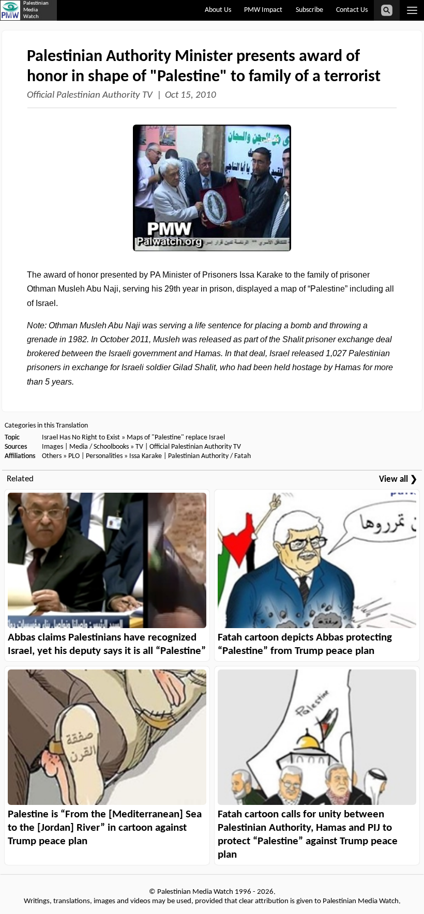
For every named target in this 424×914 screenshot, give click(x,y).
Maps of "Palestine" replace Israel (176, 437)
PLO (74, 456)
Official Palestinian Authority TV (90, 95)
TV (139, 447)
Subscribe (309, 10)
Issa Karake (145, 456)
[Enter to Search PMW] (387, 10)
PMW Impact (263, 10)
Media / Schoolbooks (99, 447)
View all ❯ (398, 479)
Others (52, 456)
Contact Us (352, 10)
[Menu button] (412, 10)
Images (52, 447)
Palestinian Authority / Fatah (209, 456)
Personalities (104, 456)
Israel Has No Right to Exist (81, 437)
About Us (218, 10)
